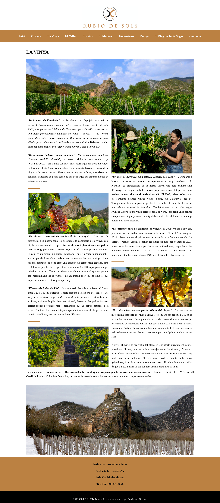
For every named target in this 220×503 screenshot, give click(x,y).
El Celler (71, 36)
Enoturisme (126, 36)
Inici (22, 36)
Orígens (36, 36)
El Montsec (106, 36)
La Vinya (53, 36)
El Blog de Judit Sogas (169, 36)
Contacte (195, 36)
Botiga (144, 36)
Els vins (88, 36)
